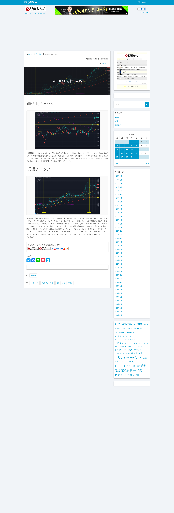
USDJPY (129, 332)
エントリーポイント (122, 336)
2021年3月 (118, 308)
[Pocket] (43, 260)
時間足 (70, 283)
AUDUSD (126, 324)
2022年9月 (118, 242)
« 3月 (116, 163)
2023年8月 (118, 202)
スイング (145, 343)
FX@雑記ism (31, 2)
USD (121, 332)
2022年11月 (119, 235)
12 (117, 149)
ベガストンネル (136, 353)
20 (122, 153)
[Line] (38, 260)
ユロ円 (145, 358)
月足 (126, 375)
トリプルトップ (139, 346)
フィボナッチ (118, 353)
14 (127, 149)
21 (127, 153)
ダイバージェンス (121, 346)
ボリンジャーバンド (47, 283)
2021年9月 (118, 286)
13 (122, 149)
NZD (116, 333)
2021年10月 (119, 282)
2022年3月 (118, 264)
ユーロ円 (125, 362)
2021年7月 (118, 293)
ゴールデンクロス (137, 343)
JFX (138, 329)
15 (132, 149)
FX (124, 329)
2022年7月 (118, 249)
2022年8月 (118, 246)
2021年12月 (119, 275)
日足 (139, 370)
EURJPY (146, 324)
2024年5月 (118, 180)
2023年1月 (118, 227)
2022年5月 (118, 257)
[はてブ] (48, 260)
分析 (58, 283)
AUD (117, 324)
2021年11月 (119, 278)
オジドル (132, 336)
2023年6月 (118, 209)
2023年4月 (118, 216)
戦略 (134, 371)
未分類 (117, 117)
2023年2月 (118, 224)
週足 (137, 375)
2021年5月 (118, 300)
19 (117, 153)
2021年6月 (118, 297)
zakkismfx (105, 63)
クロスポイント (123, 343)
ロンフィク (134, 362)
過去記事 (33, 275)
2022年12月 (119, 231)
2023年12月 (119, 187)
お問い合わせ (141, 2)
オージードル (34, 283)
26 (117, 157)
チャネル (131, 346)
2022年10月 (119, 238)
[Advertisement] (87, 34)
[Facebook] (33, 260)
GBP (128, 328)
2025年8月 (118, 176)
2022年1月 (118, 271)
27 (122, 157)
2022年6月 (118, 253)
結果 (116, 121)
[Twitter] (28, 260)
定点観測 (126, 370)
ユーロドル (118, 362)
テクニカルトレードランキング (35, 13)
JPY (142, 328)
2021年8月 (118, 290)
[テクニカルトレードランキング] (35, 11)
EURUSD (118, 329)
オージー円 (133, 339)
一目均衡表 (136, 366)
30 (136, 157)
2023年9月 (118, 198)
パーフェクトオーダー (132, 350)
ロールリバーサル (123, 366)
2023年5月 (118, 213)
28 (127, 157)
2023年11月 (119, 191)
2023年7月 (118, 205)
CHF (135, 324)
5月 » (147, 163)
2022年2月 (118, 267)
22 (132, 153)
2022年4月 (118, 260)
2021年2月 (118, 311)
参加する (144, 83)
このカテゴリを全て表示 (132, 81)
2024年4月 (118, 183)
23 (136, 153)
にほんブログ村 (143, 12)
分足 (63, 283)
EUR (140, 324)
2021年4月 (118, 304)
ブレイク (125, 353)
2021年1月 (118, 315)
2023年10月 (119, 194)
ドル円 (118, 349)
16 (136, 149)
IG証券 (133, 329)
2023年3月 (118, 220)
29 (132, 157)
